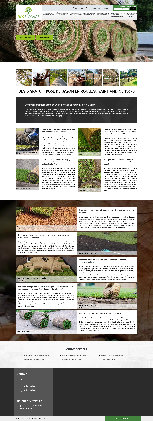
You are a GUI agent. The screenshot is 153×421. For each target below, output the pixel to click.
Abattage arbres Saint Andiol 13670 (113, 356)
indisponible (79, 8)
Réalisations (44, 38)
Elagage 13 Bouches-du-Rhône (48, 14)
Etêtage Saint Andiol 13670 (110, 359)
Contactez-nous (25, 38)
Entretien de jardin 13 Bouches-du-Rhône (130, 15)
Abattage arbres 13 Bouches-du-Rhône (89, 14)
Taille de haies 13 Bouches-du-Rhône (76, 14)
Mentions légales (44, 418)
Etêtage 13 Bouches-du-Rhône (62, 14)
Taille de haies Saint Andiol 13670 (34, 359)
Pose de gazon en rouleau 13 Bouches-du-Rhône (117, 15)
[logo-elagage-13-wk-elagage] (28, 12)
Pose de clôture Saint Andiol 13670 (74, 356)
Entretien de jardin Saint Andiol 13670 (36, 356)
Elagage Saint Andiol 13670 (71, 359)
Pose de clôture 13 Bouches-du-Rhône (103, 14)
